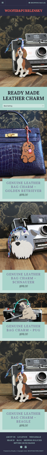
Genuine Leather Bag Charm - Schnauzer (23, 278)
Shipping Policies (33, 440)
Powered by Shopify (10, 451)
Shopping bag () (37, 3)
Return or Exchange (24, 443)
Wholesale (35, 437)
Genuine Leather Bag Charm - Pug (23, 328)
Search (10, 440)
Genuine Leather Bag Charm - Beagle (23, 418)
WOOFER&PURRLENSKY (23, 11)
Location (22, 437)
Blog (19, 440)
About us (10, 437)
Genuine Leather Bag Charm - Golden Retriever (23, 187)
